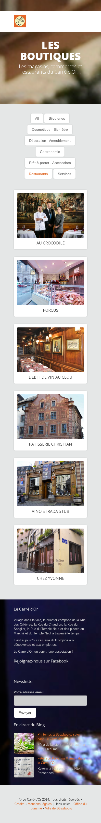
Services (64, 174)
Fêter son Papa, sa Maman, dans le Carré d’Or (61, 761)
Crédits (19, 804)
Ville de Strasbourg (58, 808)
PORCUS (50, 310)
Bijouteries (57, 118)
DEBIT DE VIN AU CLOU (50, 377)
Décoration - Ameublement (50, 141)
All (37, 118)
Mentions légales (40, 804)
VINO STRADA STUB (50, 511)
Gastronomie (50, 152)
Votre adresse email (29, 692)
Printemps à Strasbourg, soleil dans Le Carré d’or (59, 737)
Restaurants (38, 174)
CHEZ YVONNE (50, 578)
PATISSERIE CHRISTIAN (50, 444)
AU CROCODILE (51, 243)
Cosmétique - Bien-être (50, 129)
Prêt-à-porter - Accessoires (50, 163)
